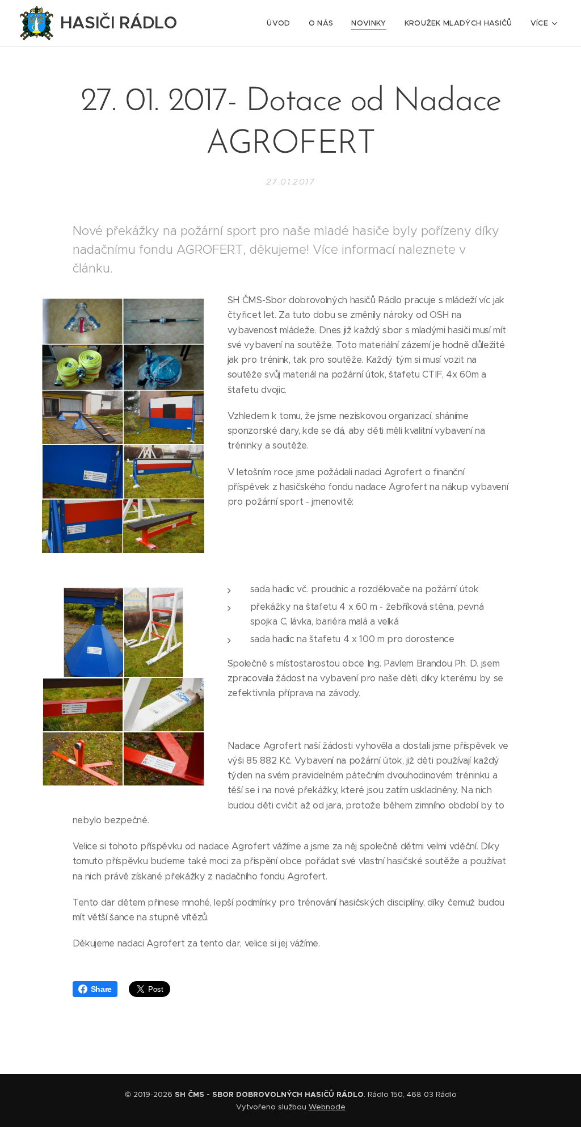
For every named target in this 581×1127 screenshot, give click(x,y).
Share (101, 989)
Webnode (327, 1107)
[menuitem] (281, 23)
